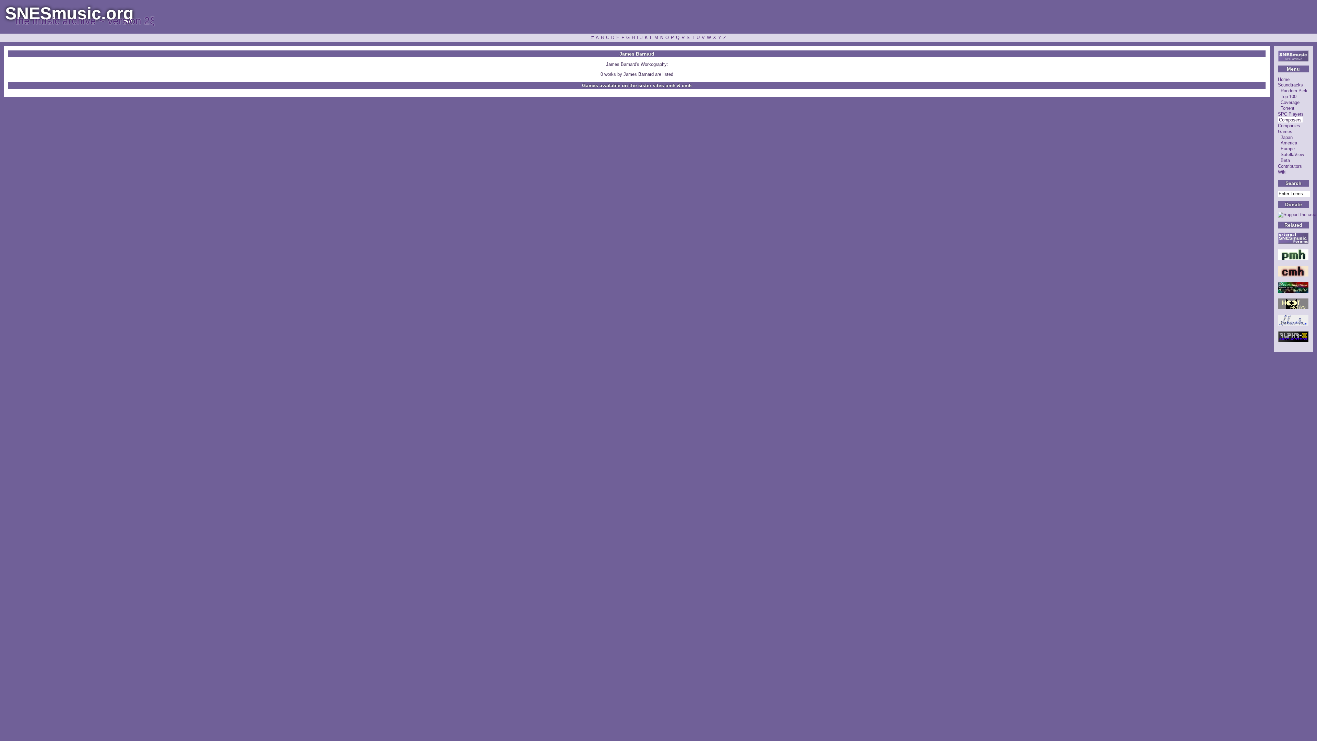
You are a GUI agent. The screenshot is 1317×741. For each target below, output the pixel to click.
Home (1284, 79)
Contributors (1290, 166)
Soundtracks (1290, 84)
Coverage (1290, 102)
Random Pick (1294, 90)
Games (1285, 131)
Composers (1290, 119)
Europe (1288, 148)
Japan (1287, 137)
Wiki (1282, 172)
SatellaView (1292, 154)
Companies (1289, 125)
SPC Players (1291, 114)
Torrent (1287, 108)
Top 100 (1288, 96)
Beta (1285, 160)
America (1289, 142)
